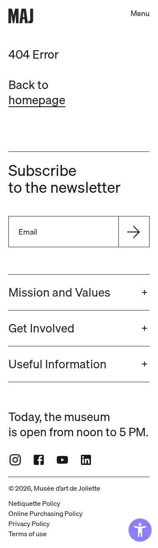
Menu (140, 13)
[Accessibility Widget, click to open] (140, 530)
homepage (36, 99)
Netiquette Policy (34, 503)
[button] (79, 292)
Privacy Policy (29, 523)
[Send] (133, 231)
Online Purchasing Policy (45, 513)
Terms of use (27, 533)
